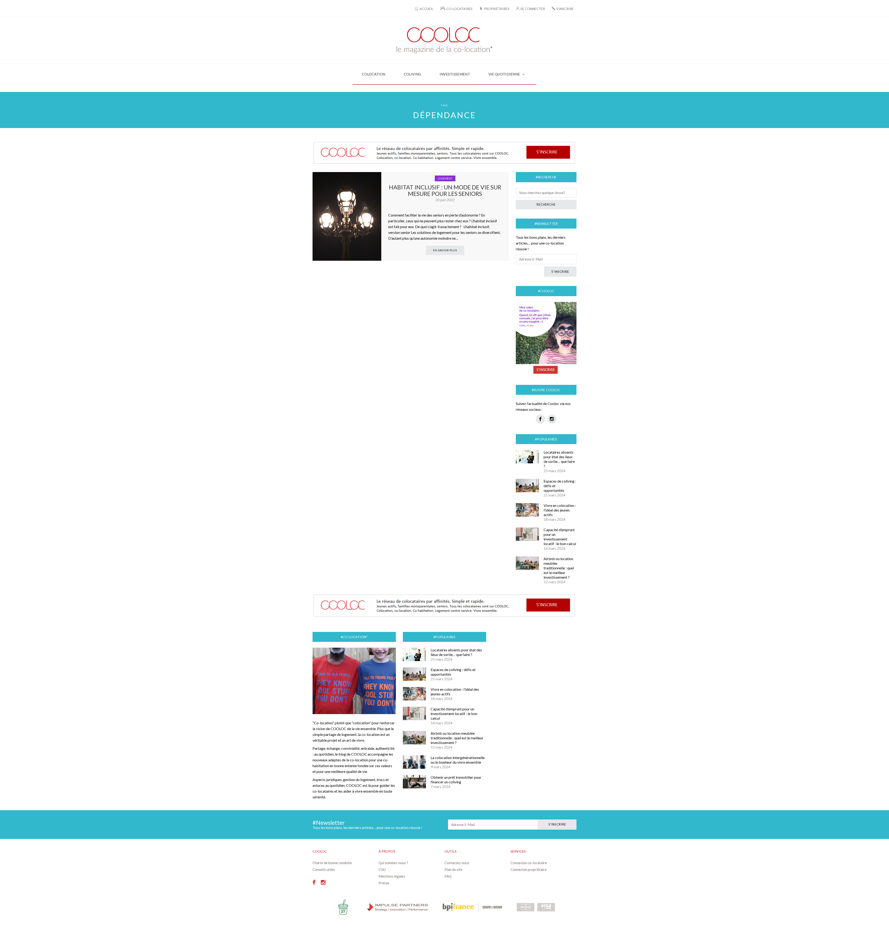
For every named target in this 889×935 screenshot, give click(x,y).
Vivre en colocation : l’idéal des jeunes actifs (560, 510)
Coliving (412, 74)
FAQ (447, 876)
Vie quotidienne (504, 74)
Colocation (373, 74)
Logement (445, 178)
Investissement (455, 74)
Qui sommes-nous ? (393, 863)
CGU (382, 869)
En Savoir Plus (445, 250)
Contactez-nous (456, 863)
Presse (384, 883)
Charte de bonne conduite (332, 863)
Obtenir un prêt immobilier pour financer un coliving (456, 779)
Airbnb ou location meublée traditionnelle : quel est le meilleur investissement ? (559, 567)
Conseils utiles (324, 869)
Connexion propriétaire (528, 869)
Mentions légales (392, 876)
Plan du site (453, 869)
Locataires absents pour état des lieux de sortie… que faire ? (559, 459)
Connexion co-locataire (528, 863)
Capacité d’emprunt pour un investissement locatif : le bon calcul (560, 536)
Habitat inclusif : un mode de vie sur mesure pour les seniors (445, 190)
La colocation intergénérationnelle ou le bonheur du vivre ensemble (458, 759)
